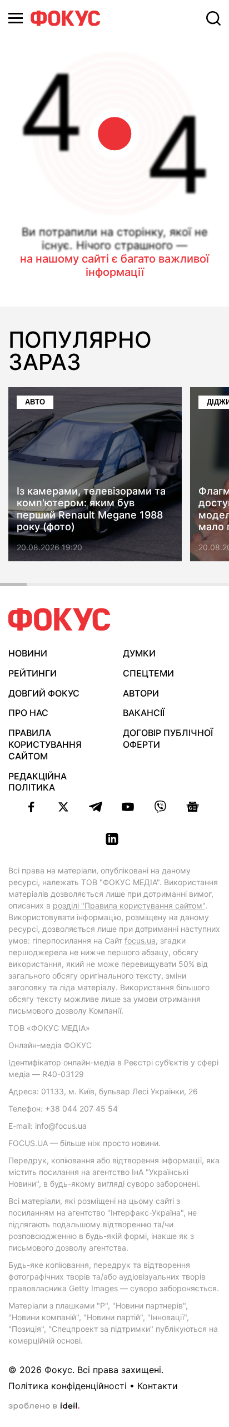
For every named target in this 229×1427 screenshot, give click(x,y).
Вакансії (144, 712)
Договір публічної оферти (168, 738)
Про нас (28, 712)
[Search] (213, 18)
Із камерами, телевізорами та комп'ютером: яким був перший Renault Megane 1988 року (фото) (91, 509)
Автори (141, 693)
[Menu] (15, 18)
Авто (35, 402)
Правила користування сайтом (45, 744)
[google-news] (192, 806)
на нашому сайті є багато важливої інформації (114, 265)
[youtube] (127, 806)
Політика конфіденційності (67, 1385)
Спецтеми (148, 673)
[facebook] (31, 806)
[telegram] (95, 806)
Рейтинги (32, 673)
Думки (139, 653)
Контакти (157, 1385)
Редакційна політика (37, 782)
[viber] (160, 806)
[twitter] (63, 806)
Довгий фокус (43, 693)
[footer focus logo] (59, 619)
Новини (27, 653)
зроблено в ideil (43, 1406)
